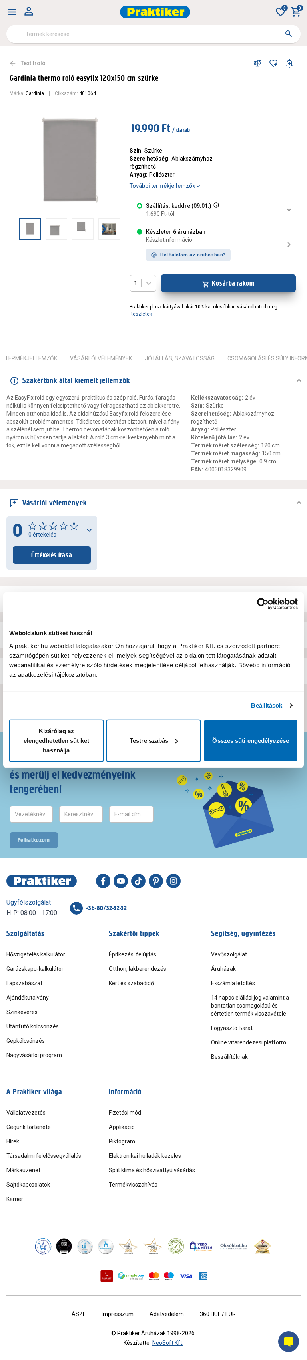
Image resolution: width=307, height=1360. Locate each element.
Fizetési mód (125, 1112)
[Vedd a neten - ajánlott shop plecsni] (201, 1246)
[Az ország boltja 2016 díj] (128, 1246)
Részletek (141, 314)
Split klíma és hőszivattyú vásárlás (152, 1170)
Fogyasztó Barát (232, 1028)
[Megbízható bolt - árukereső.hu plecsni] (176, 1246)
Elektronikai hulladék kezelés (145, 1156)
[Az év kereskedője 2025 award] (262, 1246)
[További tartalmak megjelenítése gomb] (104, 229)
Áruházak (223, 969)
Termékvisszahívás (133, 1184)
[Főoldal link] (155, 12)
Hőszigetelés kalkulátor (35, 954)
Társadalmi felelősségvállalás (43, 1156)
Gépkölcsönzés (25, 1041)
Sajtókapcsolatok (28, 1184)
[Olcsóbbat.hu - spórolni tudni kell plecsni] (234, 1246)
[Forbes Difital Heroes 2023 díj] (64, 1246)
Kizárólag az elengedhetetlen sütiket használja (56, 740)
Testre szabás (149, 740)
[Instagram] (173, 881)
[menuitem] (12, 12)
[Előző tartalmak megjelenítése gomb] (19, 229)
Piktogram (122, 1141)
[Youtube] (121, 881)
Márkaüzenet (23, 1170)
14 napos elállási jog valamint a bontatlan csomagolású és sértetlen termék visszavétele (250, 1005)
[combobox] (153, 34)
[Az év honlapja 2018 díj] (85, 1246)
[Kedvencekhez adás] (273, 63)
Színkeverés (22, 1012)
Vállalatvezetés (26, 1112)
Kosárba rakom (233, 283)
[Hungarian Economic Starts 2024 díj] (43, 1246)
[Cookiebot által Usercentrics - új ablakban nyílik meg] (263, 604)
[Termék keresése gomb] (288, 33)
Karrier (14, 1199)
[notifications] (289, 63)
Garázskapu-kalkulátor (35, 969)
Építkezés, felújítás (132, 954)
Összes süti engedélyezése (250, 740)
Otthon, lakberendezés (137, 969)
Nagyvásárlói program (34, 1055)
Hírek (12, 1141)
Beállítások (266, 705)
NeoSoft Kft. (167, 1343)
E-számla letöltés (233, 983)
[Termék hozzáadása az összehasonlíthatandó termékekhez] (257, 63)
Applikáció (122, 1127)
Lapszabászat (24, 983)
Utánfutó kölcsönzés (32, 1026)
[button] (215, 210)
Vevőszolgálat (229, 954)
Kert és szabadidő (131, 983)
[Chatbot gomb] (288, 1341)
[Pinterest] (156, 881)
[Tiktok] (138, 881)
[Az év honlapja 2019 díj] (106, 1246)
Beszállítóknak (229, 1057)
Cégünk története (28, 1127)
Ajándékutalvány (27, 997)
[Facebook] (103, 881)
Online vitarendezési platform (248, 1042)
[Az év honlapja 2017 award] (153, 1246)
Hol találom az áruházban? (193, 255)
